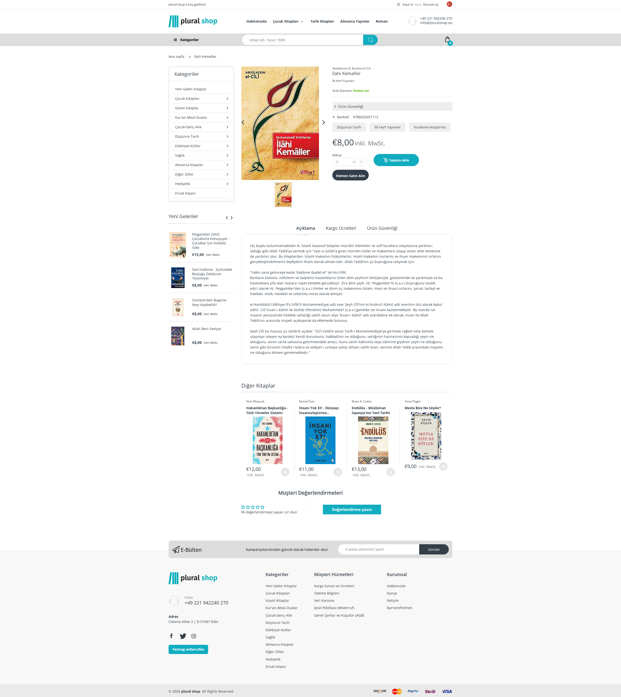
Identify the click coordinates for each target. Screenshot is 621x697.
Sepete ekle (399, 160)
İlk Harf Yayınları (343, 81)
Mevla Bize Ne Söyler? (423, 408)
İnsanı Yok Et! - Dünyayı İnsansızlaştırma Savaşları (319, 410)
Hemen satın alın (350, 175)
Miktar (337, 155)
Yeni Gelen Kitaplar (190, 89)
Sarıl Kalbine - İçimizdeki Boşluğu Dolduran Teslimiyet (212, 273)
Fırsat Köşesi (185, 193)
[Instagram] (193, 636)
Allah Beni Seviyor (206, 329)
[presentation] (226, 217)
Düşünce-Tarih (349, 127)
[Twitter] (182, 636)
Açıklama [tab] (305, 228)
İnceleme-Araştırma (430, 127)
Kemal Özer (307, 401)
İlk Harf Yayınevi (387, 127)
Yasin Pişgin (413, 401)
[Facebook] (171, 636)
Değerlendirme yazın (352, 509)
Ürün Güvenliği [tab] (382, 228)
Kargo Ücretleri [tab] (341, 228)
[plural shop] (202, 21)
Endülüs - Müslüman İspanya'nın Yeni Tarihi (371, 410)
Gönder (434, 549)
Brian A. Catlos (362, 401)
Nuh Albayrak (255, 401)
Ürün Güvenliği (350, 106)
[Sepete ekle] (285, 472)
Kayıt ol (408, 4)
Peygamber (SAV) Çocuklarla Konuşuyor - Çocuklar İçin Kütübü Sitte (211, 241)
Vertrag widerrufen (188, 649)
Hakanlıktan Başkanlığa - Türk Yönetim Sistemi (267, 410)
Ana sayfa (176, 56)
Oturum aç (430, 4)
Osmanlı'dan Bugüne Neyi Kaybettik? (209, 302)
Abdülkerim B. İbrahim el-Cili (351, 68)
